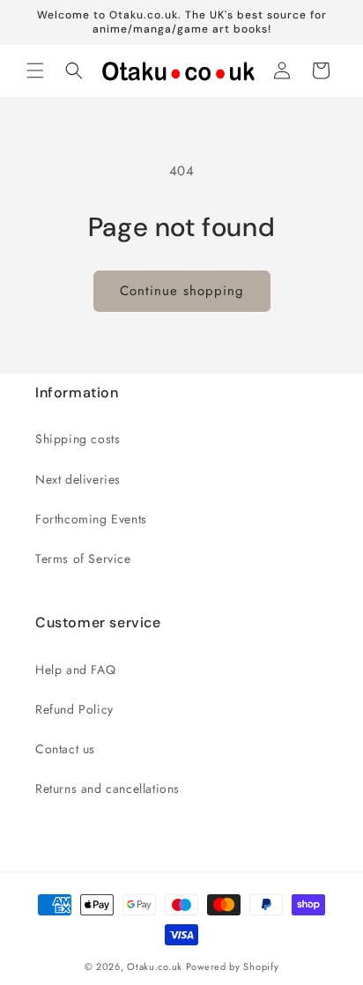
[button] (35, 70)
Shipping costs (77, 439)
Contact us (65, 749)
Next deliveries (78, 479)
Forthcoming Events (91, 519)
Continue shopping (182, 290)
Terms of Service (83, 558)
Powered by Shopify (232, 966)
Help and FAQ (75, 669)
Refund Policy (74, 709)
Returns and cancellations (107, 788)
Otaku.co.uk (154, 966)
